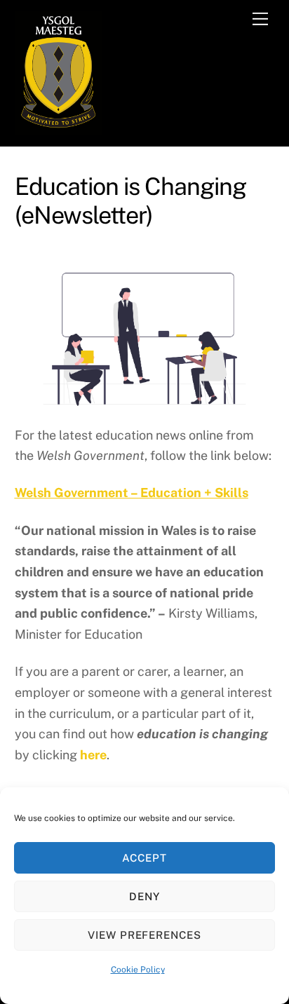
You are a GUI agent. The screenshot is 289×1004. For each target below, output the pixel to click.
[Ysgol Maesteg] (58, 128)
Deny (144, 896)
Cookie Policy (138, 970)
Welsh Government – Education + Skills (131, 492)
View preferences (145, 935)
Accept (144, 858)
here (93, 754)
